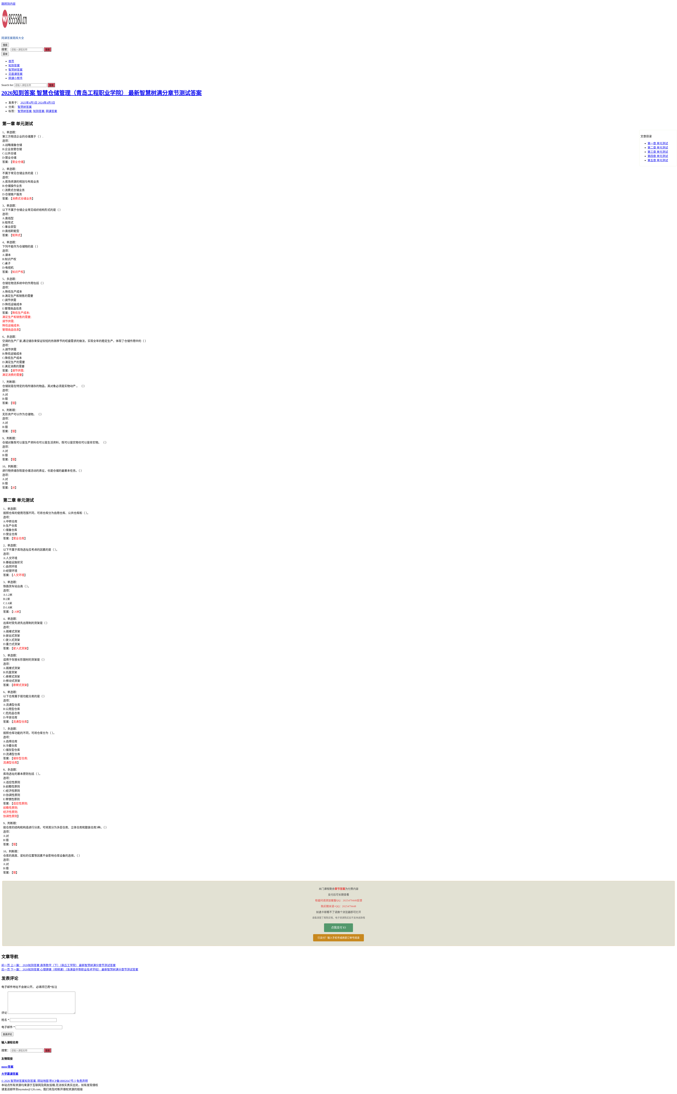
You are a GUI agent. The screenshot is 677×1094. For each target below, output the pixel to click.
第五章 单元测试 (658, 160)
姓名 (5, 1019)
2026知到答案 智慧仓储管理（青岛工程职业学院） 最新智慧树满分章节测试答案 (101, 93)
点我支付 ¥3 (338, 927)
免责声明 (82, 1080)
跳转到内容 (8, 3)
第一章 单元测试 (658, 143)
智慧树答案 (25, 106)
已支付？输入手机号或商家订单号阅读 (338, 937)
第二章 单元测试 (658, 147)
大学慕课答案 (9, 1073)
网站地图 (43, 1080)
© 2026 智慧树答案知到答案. (19, 1080)
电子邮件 (8, 1027)
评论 (4, 1012)
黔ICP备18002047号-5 (62, 1080)
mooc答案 (7, 1066)
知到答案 (38, 111)
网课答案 (51, 111)
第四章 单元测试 (658, 156)
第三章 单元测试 (658, 151)
